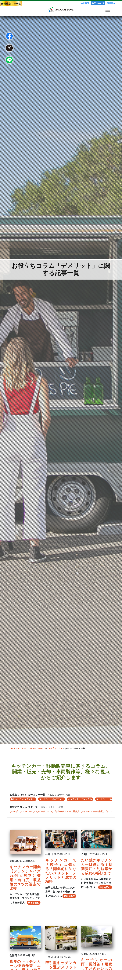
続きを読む (33, 902)
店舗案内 (111, 3)
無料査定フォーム (11, 3)
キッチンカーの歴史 (68, 811)
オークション (45, 811)
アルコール (27, 811)
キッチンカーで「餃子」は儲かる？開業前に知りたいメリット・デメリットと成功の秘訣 (61, 871)
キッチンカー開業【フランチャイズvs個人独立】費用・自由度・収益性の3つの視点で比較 (25, 877)
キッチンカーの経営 (93, 811)
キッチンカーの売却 (106, 799)
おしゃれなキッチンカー (23, 799)
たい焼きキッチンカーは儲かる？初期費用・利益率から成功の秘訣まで (96, 866)
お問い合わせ (98, 3)
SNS (14, 811)
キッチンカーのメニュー (51, 799)
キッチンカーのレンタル (80, 799)
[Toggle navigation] (107, 10)
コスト (112, 811)
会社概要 (85, 3)
